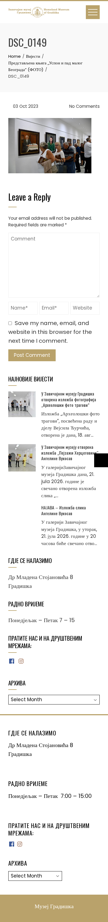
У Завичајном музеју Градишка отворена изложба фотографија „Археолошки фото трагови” (68, 399)
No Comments (84, 106)
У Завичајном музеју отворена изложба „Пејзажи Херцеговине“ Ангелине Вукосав (69, 453)
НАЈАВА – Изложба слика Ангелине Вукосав (63, 510)
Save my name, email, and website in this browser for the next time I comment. (50, 332)
